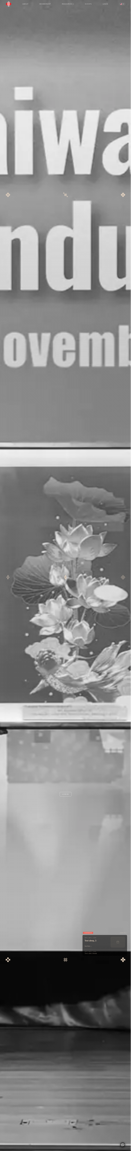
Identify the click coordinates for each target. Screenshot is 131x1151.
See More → (88, 946)
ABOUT (25, 4)
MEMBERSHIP (45, 4)
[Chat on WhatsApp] (122, 1144)
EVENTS (88, 4)
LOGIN (105, 4)
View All (123, 932)
